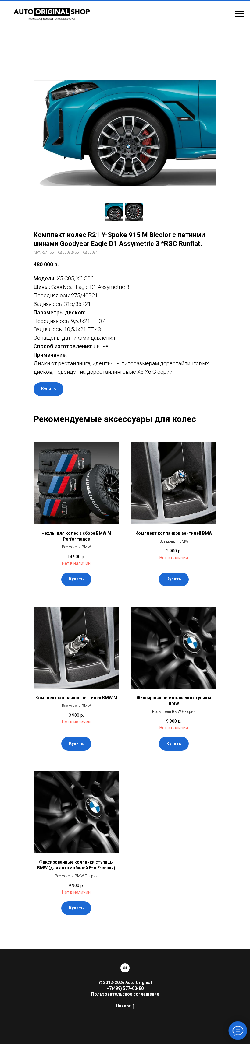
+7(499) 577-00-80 (125, 988)
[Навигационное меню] (239, 14)
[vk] (125, 967)
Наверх (123, 1006)
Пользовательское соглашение (125, 994)
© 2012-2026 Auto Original (125, 982)
